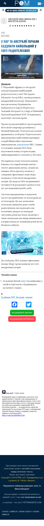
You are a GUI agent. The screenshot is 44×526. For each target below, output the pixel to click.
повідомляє (23, 144)
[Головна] (22, 3)
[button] (10, 26)
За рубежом (5, 297)
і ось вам (28, 497)
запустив (25, 281)
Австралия (20, 297)
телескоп (28, 297)
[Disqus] (22, 354)
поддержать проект (22, 312)
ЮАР (13, 297)
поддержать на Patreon (22, 319)
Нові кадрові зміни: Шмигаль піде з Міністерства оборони (22, 20)
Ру (5, 3)
